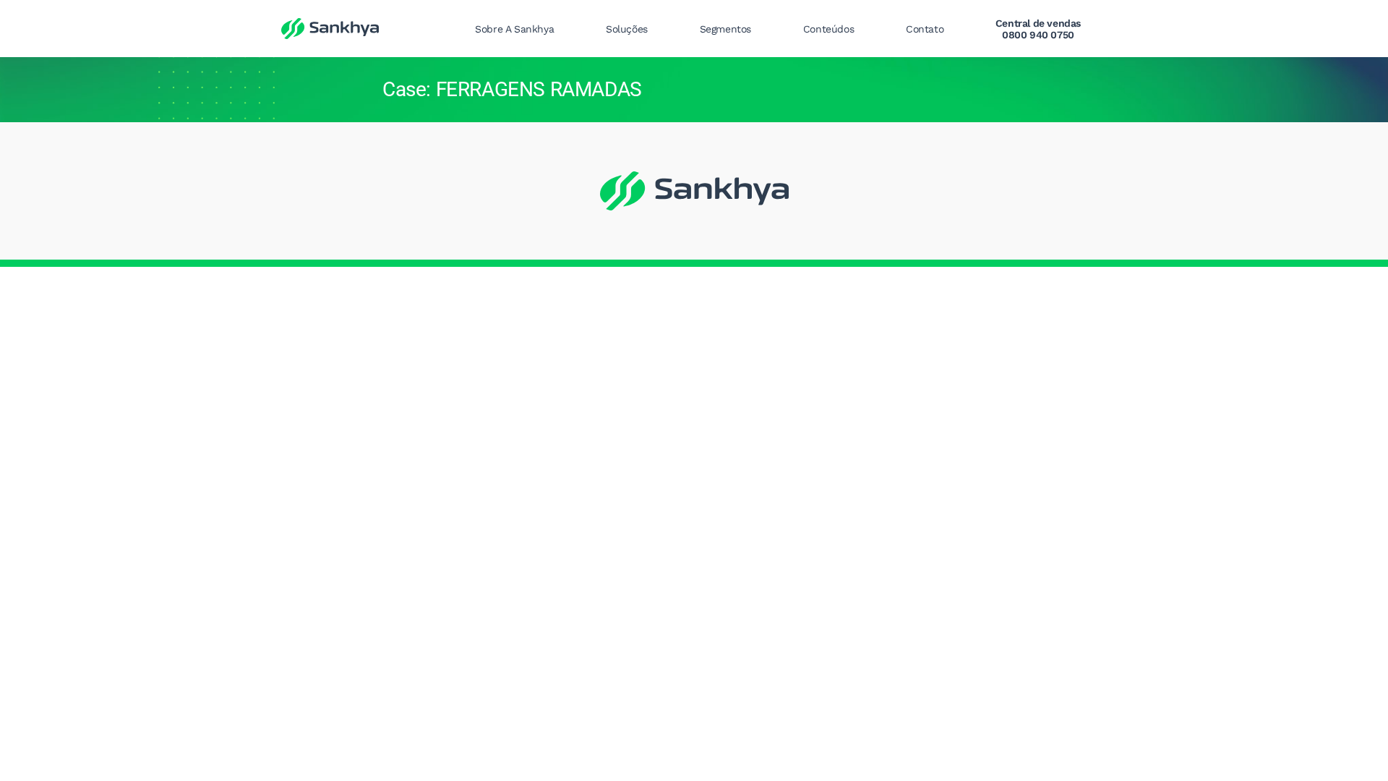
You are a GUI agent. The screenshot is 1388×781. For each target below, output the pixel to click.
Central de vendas (1038, 28)
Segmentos (725, 29)
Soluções (627, 29)
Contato (924, 29)
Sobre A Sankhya (514, 29)
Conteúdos (828, 29)
